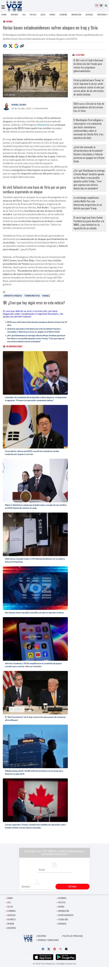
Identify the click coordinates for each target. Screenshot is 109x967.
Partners (62, 924)
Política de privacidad (73, 936)
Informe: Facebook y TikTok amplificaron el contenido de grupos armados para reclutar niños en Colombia (33, 665)
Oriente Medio (13, 295)
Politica (33, 15)
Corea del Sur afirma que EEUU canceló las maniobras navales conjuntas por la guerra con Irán (32, 452)
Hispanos (14, 15)
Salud (42, 15)
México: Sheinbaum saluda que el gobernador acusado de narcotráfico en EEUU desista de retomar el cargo (36, 506)
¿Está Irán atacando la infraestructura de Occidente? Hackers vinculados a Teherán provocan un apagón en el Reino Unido (34, 330)
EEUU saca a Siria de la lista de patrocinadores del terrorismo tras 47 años (37, 323)
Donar (4, 15)
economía (63, 15)
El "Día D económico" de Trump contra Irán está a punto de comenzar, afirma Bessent (35, 718)
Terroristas (32, 295)
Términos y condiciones (48, 940)
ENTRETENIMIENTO (65, 915)
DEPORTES (11, 920)
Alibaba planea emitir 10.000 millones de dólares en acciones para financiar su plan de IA (34, 772)
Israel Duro (18, 104)
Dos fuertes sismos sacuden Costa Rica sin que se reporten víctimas (34, 612)
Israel (46, 295)
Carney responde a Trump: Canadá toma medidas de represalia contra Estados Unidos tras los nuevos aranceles (35, 826)
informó (41, 124)
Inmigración (76, 15)
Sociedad (89, 15)
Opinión (10, 924)
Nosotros (11, 928)
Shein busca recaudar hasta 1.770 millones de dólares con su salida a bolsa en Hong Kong (35, 560)
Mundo (52, 15)
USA (23, 15)
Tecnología (63, 920)
